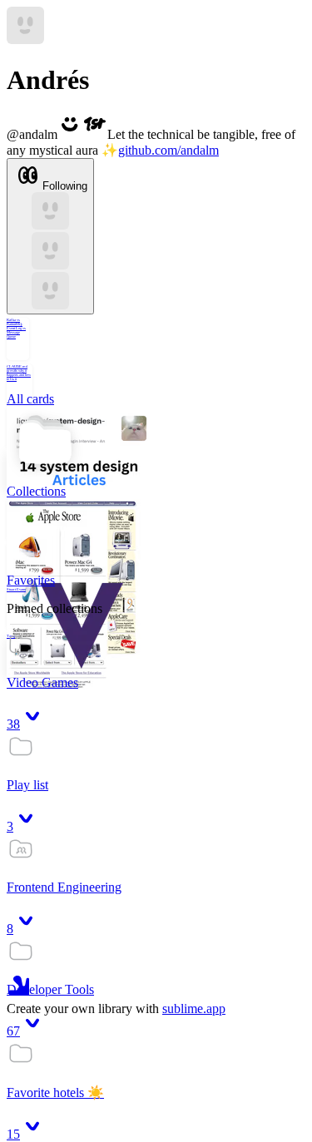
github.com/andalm (168, 150)
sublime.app (193, 1008)
